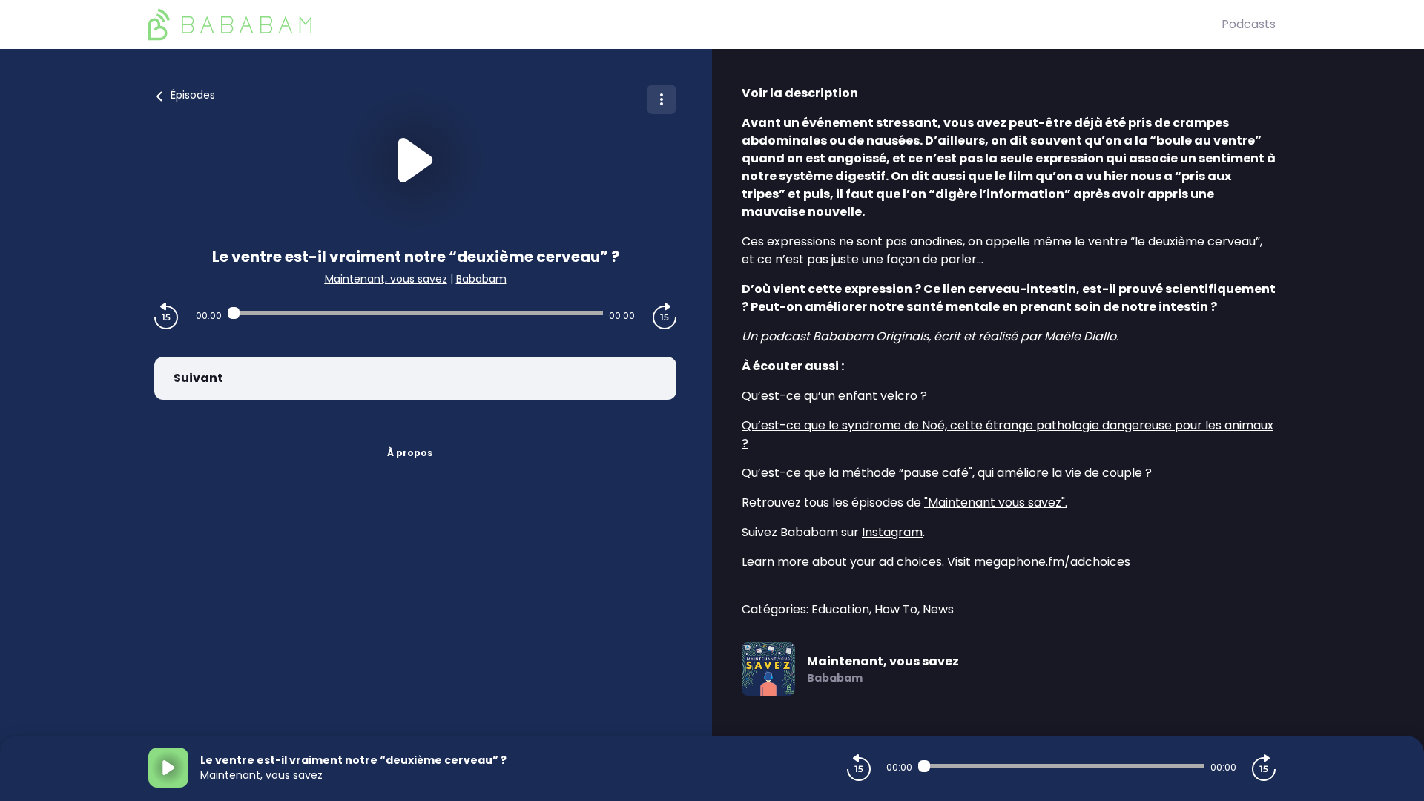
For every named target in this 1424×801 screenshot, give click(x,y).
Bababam (481, 278)
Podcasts (1249, 24)
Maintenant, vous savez (386, 278)
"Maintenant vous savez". (995, 502)
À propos (409, 452)
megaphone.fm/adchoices (1052, 561)
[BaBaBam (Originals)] (685, 24)
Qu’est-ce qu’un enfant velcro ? (834, 395)
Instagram (892, 532)
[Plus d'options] (661, 99)
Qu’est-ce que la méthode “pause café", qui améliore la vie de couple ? (947, 472)
